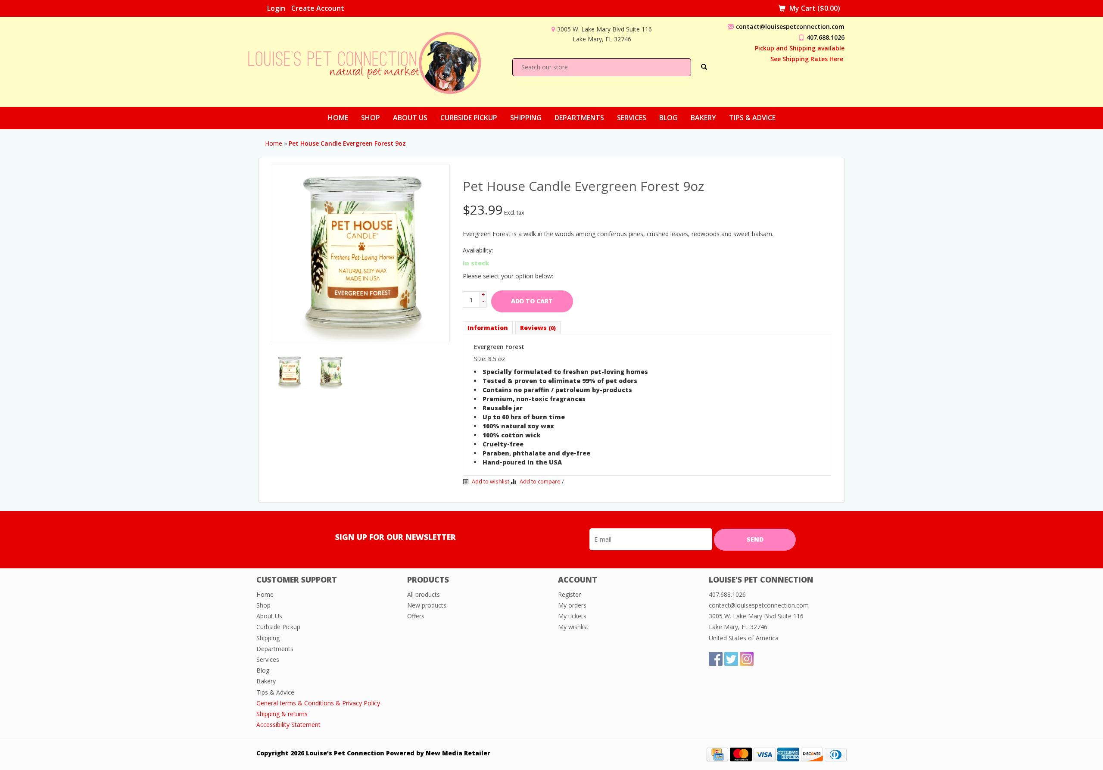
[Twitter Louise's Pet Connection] (731, 659)
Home (338, 117)
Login (276, 8)
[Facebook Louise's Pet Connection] (716, 659)
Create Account (317, 8)
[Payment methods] (717, 754)
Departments (579, 117)
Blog (668, 117)
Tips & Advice (752, 117)
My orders (572, 605)
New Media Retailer (458, 753)
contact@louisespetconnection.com (790, 26)
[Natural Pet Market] (372, 61)
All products (423, 594)
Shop (370, 117)
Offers (415, 616)
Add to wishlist (489, 481)
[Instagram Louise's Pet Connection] (747, 659)
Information (487, 328)
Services (631, 117)
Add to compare (540, 481)
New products (426, 605)
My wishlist (573, 627)
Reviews (538, 328)
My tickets (572, 616)
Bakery (703, 117)
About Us (410, 117)
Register (569, 594)
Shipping (526, 117)
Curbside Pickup (468, 117)
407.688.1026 (825, 37)
